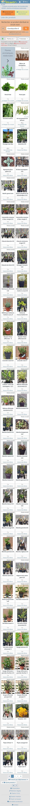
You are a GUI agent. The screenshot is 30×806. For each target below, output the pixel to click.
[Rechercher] (26, 28)
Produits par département (18, 779)
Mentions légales (16, 791)
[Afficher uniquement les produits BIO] (2, 38)
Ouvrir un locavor (16, 799)
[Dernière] (20, 776)
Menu (26, 2)
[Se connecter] (20, 1)
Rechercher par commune (8, 13)
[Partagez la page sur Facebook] (16, 785)
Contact (15, 805)
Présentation (16, 788)
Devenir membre (16, 796)
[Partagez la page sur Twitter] (13, 785)
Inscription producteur (16, 801)
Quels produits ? (10, 782)
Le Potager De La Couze (22, 69)
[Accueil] (9, 1)
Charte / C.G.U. (15, 793)
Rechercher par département (22, 13)
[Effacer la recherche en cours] (3, 28)
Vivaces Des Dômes (22, 150)
